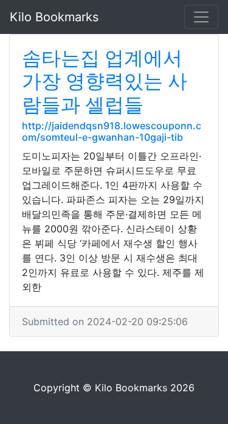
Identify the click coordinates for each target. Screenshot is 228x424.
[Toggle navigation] (201, 17)
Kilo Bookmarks (54, 17)
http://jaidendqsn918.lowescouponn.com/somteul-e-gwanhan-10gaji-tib (111, 131)
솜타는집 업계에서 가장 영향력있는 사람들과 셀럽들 (104, 81)
